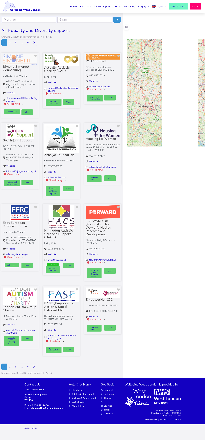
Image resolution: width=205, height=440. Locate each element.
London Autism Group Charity (19, 308)
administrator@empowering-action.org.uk (62, 337)
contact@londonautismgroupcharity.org (21, 331)
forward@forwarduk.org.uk (102, 259)
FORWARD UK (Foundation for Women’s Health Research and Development (98, 227)
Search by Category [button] (135, 6)
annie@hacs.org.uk (57, 260)
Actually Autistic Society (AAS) (57, 69)
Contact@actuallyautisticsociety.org (63, 89)
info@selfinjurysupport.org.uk (21, 171)
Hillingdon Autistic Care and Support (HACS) (58, 234)
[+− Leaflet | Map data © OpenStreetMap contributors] (164, 79)
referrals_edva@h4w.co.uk (102, 167)
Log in (195, 6)
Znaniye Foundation (59, 155)
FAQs (118, 6)
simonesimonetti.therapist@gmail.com (21, 99)
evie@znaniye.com (57, 177)
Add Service (178, 6)
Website (10, 92)
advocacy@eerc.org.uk (17, 254)
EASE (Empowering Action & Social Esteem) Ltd (59, 306)
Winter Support (103, 6)
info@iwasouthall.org (99, 86)
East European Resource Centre (15, 224)
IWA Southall (96, 61)
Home (73, 6)
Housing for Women (101, 139)
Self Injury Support (17, 140)
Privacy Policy (30, 428)
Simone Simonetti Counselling (16, 68)
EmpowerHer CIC (99, 300)
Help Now (85, 6)
